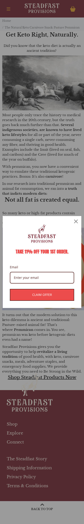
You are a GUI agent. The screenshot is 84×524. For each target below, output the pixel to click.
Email (14, 267)
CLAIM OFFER (42, 295)
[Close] (76, 221)
